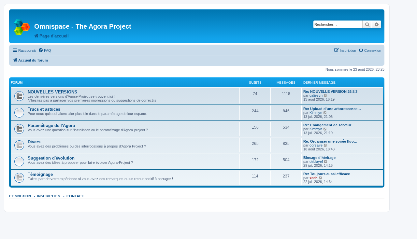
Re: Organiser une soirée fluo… (330, 141)
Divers (34, 141)
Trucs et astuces (44, 109)
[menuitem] (44, 50)
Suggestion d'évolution (51, 158)
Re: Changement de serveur (327, 125)
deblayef (316, 161)
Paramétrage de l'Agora (51, 125)
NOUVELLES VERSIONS (52, 92)
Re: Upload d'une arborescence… (332, 109)
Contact (75, 196)
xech (313, 178)
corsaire (316, 145)
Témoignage (40, 174)
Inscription (48, 196)
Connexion (20, 196)
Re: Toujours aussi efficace (326, 174)
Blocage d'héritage (319, 158)
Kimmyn (315, 113)
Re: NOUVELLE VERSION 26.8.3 (330, 91)
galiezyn (316, 95)
